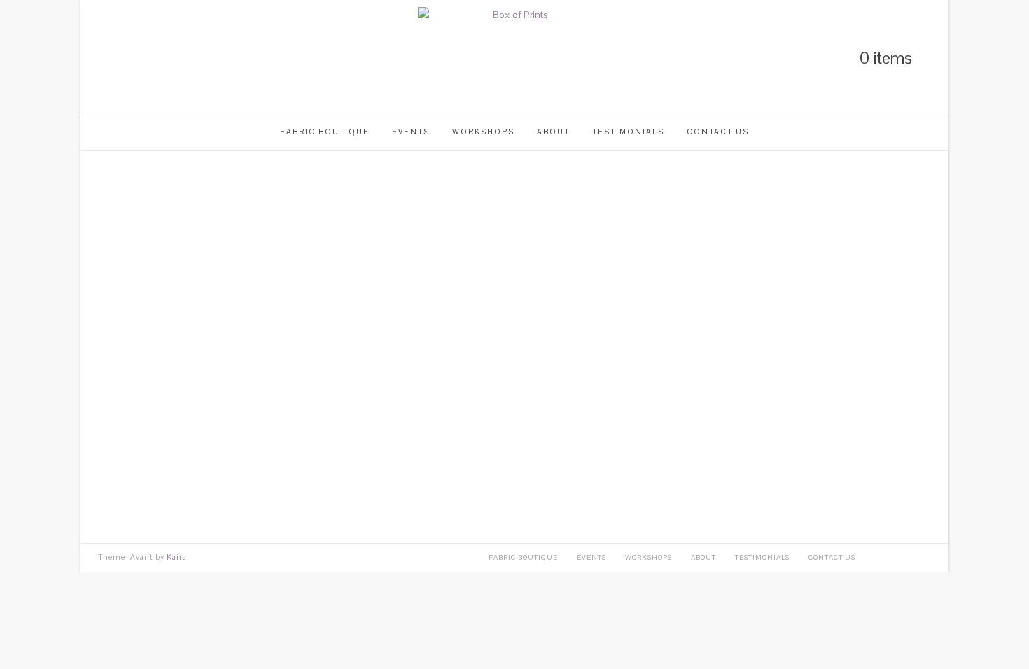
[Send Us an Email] (174, 57)
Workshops (483, 131)
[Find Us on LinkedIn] (103, 57)
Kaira (177, 557)
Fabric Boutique (325, 131)
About (553, 131)
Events (411, 131)
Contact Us (718, 131)
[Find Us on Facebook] (150, 57)
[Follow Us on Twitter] (127, 57)
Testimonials (628, 131)
